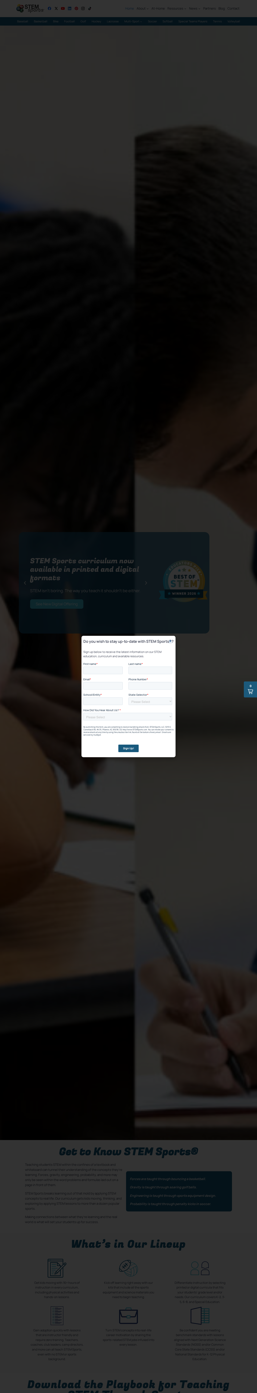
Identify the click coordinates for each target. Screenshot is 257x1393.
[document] (128, 696)
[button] (250, 689)
